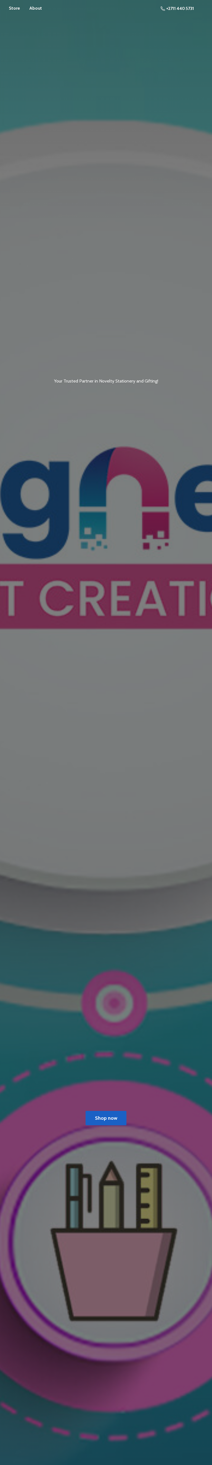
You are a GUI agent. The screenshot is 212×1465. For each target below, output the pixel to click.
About (35, 8)
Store (14, 8)
